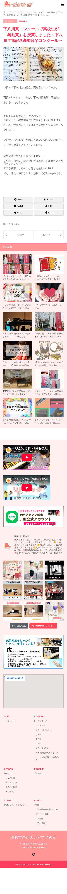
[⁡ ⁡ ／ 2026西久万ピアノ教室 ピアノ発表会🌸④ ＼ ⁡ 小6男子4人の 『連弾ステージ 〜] (54, 590)
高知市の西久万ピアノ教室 (33, 837)
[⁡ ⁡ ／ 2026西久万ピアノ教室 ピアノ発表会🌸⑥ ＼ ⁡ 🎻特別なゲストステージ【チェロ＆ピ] (12, 590)
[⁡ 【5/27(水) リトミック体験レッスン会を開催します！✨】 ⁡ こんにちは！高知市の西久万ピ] (12, 570)
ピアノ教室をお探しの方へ (47, 809)
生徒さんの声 (11, 782)
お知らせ (39, 818)
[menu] (62, 4)
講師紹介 (38, 773)
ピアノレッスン (10, 21)
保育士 (38, 744)
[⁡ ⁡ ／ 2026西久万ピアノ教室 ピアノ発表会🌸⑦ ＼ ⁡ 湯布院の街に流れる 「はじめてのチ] (54, 570)
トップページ (9, 721)
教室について (9, 773)
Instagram (33, 854)
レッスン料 (10, 778)
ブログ (37, 805)
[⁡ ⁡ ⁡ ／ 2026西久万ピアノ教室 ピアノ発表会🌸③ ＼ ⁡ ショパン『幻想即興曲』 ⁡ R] (12, 611)
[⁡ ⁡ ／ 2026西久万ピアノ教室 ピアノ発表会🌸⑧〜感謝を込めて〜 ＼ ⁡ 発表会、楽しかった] (33, 570)
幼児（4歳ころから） (45, 730)
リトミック (40, 725)
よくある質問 (11, 787)
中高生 (38, 739)
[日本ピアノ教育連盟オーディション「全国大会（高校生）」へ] (48, 235)
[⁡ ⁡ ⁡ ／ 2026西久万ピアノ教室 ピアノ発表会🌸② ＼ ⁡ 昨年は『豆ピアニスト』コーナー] (33, 611)
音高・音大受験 (42, 748)
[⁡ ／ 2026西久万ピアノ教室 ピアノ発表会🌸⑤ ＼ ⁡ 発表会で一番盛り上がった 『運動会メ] (33, 590)
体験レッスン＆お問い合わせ (16, 805)
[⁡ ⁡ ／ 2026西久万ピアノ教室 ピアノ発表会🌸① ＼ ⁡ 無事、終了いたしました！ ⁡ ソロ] (54, 611)
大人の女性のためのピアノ (47, 753)
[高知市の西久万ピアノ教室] (20, 4)
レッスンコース (40, 721)
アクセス (9, 792)
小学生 (38, 734)
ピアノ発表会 (41, 823)
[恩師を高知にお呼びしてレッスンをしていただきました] (18, 235)
